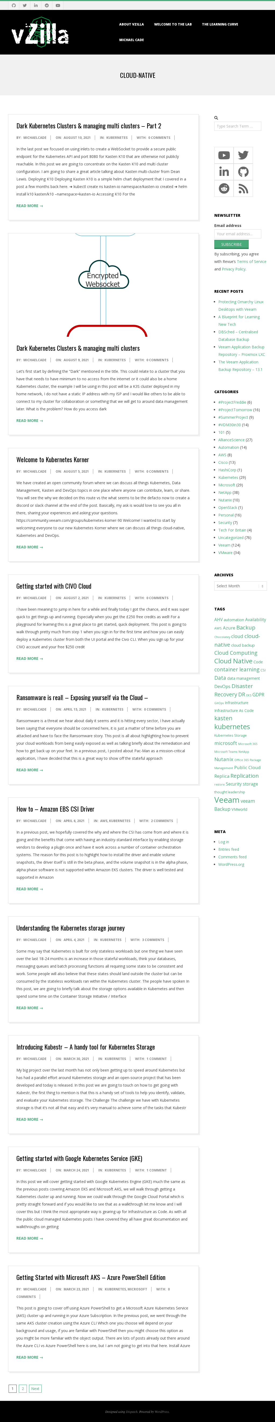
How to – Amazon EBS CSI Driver (55, 808)
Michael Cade (131, 40)
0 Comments (159, 137)
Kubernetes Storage (230, 735)
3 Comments (153, 940)
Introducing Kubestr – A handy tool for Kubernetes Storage (85, 1046)
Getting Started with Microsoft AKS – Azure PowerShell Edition (90, 1277)
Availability (255, 620)
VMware (225, 552)
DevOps (222, 686)
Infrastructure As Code (234, 710)
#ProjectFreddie (232, 402)
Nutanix (225, 499)
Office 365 (241, 760)
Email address (227, 225)
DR (241, 694)
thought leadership (229, 792)
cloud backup (243, 645)
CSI (263, 670)
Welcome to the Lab (173, 24)
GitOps (219, 703)
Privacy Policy (233, 269)
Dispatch (132, 1411)
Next (35, 1388)
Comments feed (232, 856)
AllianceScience (231, 439)
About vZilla (131, 24)
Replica (221, 776)
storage (250, 784)
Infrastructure (236, 702)
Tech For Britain (232, 530)
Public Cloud (247, 767)
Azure (229, 628)
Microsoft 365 (247, 744)
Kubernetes (117, 137)
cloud (237, 636)
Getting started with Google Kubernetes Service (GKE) (79, 1158)
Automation (228, 447)
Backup (245, 627)
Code (258, 661)
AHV (218, 620)
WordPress (162, 1411)
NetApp (224, 492)
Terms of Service (251, 261)
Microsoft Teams (225, 752)
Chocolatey (222, 637)
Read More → (29, 205)
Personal (226, 515)
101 (221, 432)
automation (234, 619)
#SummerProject (233, 417)
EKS (248, 695)
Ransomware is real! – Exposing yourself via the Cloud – (82, 697)
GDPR (258, 694)
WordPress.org (231, 864)
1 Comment (157, 1058)
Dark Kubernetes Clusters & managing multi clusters (78, 348)
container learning (236, 669)
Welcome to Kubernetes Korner (52, 459)
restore (219, 784)
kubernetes (232, 726)
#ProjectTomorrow (235, 409)
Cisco (223, 462)
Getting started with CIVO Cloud (53, 586)
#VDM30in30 (229, 424)
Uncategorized (231, 537)
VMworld (239, 809)
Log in (223, 841)
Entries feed (228, 849)
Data (220, 677)
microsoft (225, 743)
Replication (244, 775)
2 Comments (162, 821)
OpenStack (227, 507)
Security (225, 522)
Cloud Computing (235, 652)
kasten (223, 718)
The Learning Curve (220, 24)
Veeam (224, 545)
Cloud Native (233, 660)
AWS (103, 821)
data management (243, 678)
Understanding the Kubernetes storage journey (70, 927)
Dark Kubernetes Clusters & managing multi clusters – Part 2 (88, 125)
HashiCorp (227, 469)
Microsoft (137, 1289)
